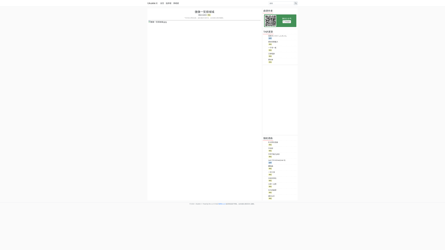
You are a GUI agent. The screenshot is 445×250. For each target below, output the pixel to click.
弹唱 (209, 15)
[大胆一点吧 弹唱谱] (266, 185)
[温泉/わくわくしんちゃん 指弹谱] (266, 37)
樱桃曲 (270, 166)
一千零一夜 (272, 48)
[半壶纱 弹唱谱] (266, 149)
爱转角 (270, 59)
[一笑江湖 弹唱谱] (266, 173)
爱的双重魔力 (273, 42)
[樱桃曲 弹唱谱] (266, 167)
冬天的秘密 (272, 190)
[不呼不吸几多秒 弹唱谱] (266, 155)
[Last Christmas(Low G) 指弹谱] (266, 161)
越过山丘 (271, 196)
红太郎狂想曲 (273, 142)
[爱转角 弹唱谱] (266, 61)
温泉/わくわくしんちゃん (277, 36)
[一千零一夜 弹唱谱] (266, 49)
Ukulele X (152, 3)
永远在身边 (272, 178)
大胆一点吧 (272, 184)
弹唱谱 (176, 3)
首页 (162, 3)
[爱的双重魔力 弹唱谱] (266, 43)
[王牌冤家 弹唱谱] (266, 55)
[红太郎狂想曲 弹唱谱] (266, 143)
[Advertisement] (280, 100)
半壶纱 (270, 148)
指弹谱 (168, 3)
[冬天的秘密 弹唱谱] (266, 191)
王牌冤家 (271, 54)
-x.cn (222, 204)
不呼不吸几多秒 (274, 154)
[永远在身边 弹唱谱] (266, 179)
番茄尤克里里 (202, 15)
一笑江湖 (271, 172)
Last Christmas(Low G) (276, 160)
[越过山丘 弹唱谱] (266, 197)
